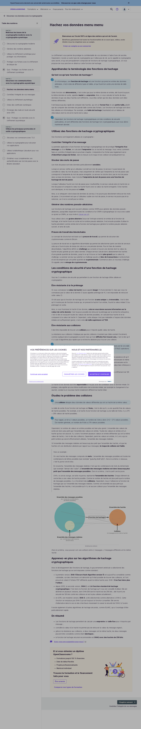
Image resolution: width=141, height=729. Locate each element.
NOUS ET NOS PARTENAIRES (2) (87, 350)
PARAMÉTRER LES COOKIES (74, 374)
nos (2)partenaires (81, 353)
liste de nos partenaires (85, 364)
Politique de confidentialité (36, 381)
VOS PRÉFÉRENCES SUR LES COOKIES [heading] (48, 350)
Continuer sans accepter (39, 374)
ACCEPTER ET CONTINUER (99, 374)
